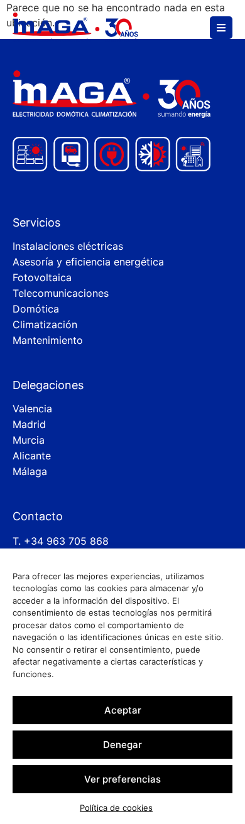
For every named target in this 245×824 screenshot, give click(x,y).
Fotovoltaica (42, 277)
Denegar (122, 745)
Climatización (45, 324)
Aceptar (122, 710)
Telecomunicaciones (61, 293)
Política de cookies (116, 808)
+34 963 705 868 (66, 541)
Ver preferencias (122, 779)
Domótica (36, 308)
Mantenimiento (48, 340)
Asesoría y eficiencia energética (88, 261)
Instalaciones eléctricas (68, 246)
